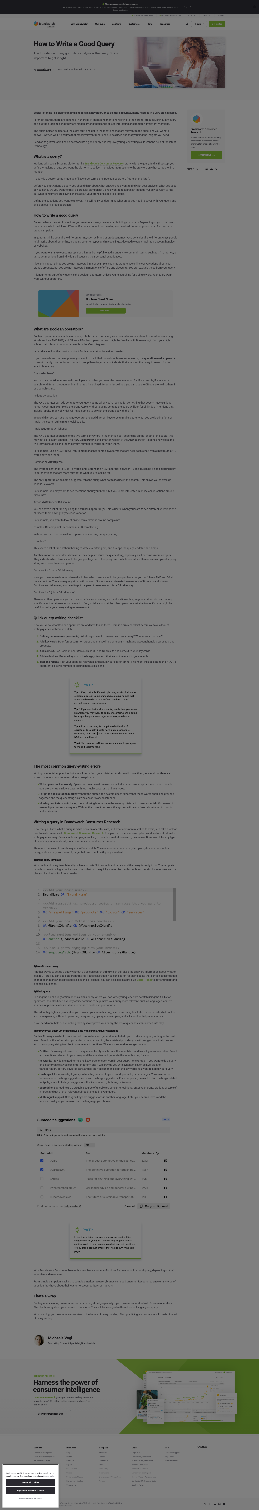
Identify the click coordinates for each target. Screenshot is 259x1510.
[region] (30, 1486)
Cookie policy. (49, 1476)
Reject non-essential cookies (30, 1490)
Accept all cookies (30, 1482)
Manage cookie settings (30, 1498)
